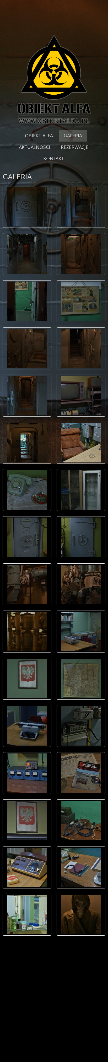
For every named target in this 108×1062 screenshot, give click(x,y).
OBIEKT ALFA (39, 135)
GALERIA (73, 135)
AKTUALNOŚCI (34, 147)
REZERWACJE (74, 147)
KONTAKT (53, 158)
